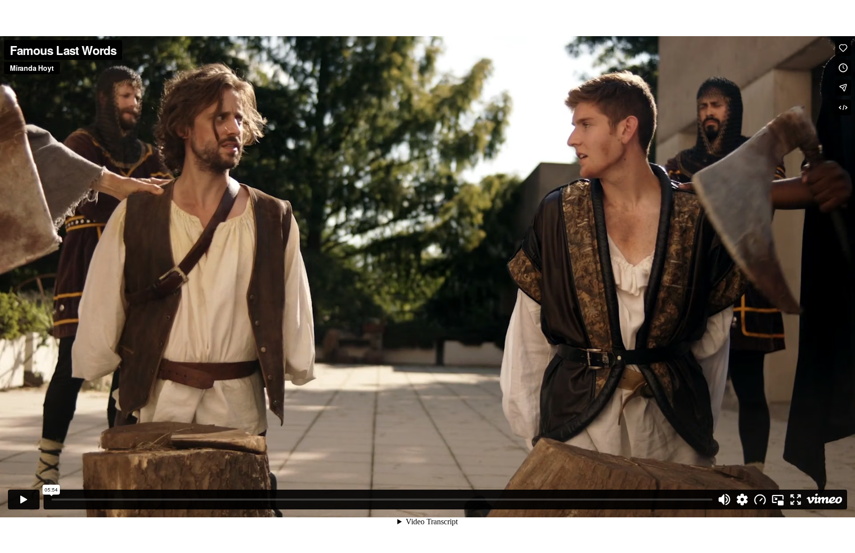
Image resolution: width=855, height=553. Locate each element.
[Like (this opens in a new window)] (843, 48)
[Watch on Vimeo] (824, 499)
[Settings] (742, 499)
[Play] (24, 499)
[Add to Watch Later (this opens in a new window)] (843, 68)
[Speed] (760, 499)
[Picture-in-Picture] (778, 499)
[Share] (843, 88)
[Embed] (843, 107)
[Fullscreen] (796, 499)
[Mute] (724, 499)
